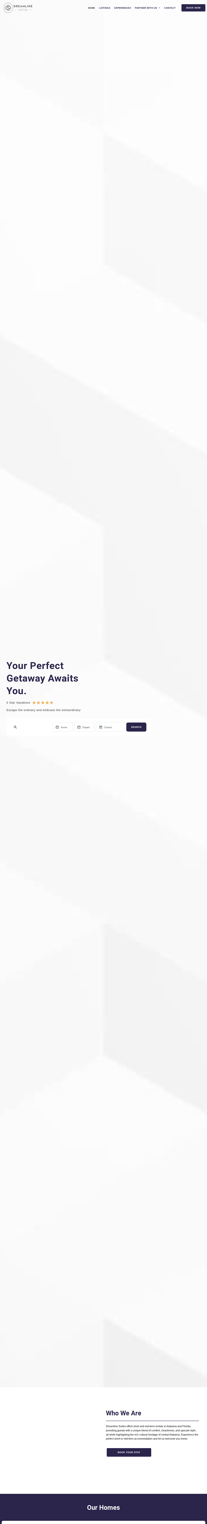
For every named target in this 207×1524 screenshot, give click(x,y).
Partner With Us (146, 8)
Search (136, 727)
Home (91, 8)
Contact (170, 8)
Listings (104, 8)
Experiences (122, 8)
